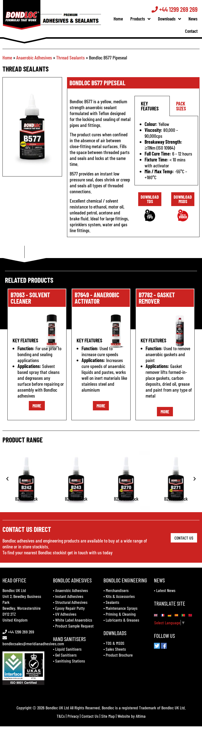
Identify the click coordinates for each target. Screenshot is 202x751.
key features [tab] (150, 106)
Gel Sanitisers (66, 655)
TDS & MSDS (115, 643)
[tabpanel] (166, 150)
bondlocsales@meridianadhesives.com (33, 643)
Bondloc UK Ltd (14, 590)
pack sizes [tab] (181, 106)
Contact (191, 31)
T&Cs (61, 716)
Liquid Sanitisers (68, 649)
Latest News (165, 590)
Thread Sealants (70, 57)
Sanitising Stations (70, 661)
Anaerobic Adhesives (34, 57)
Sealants (112, 602)
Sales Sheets (116, 649)
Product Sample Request (74, 626)
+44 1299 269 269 (178, 9)
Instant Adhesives (69, 596)
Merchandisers (117, 590)
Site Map (108, 716)
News (193, 18)
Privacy (73, 716)
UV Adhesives (65, 614)
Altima (141, 716)
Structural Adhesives (71, 602)
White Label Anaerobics (73, 620)
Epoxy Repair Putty (70, 608)
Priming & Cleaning (121, 614)
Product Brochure (119, 655)
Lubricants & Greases (122, 620)
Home (118, 18)
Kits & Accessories (120, 596)
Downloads (167, 18)
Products (137, 18)
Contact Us (90, 716)
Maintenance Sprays (121, 608)
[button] (7, 478)
